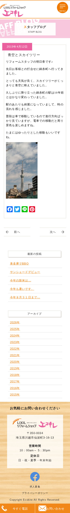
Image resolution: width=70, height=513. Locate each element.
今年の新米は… (20, 280)
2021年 (15, 355)
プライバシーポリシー (35, 493)
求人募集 (35, 486)
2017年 (15, 381)
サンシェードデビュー (25, 272)
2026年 (15, 322)
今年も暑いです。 (22, 288)
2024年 (15, 335)
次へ (53, 231)
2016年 (15, 388)
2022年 (15, 348)
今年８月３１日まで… (25, 297)
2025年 (15, 329)
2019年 (15, 368)
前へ (17, 231)
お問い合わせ (55, 508)
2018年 (15, 374)
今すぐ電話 (20, 508)
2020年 (15, 361)
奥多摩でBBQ (19, 263)
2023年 (15, 342)
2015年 (15, 394)
